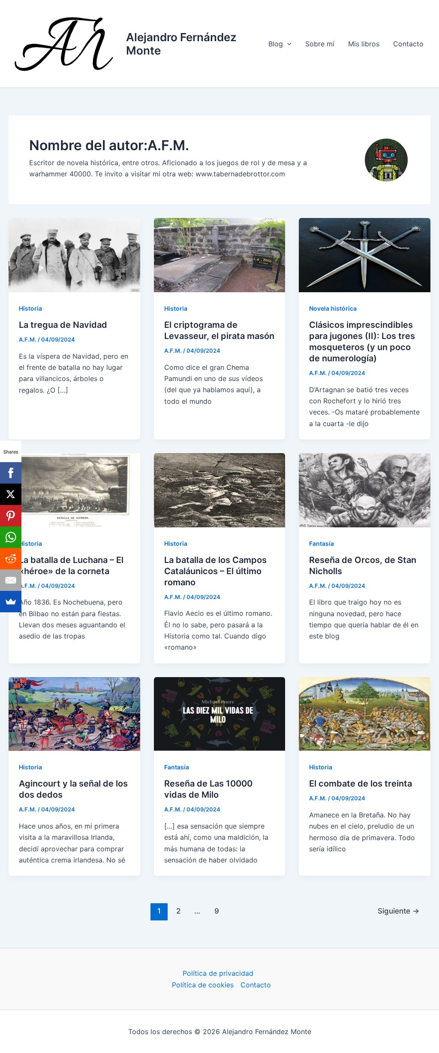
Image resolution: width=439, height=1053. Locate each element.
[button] (287, 44)
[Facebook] (10, 473)
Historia (30, 308)
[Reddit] (10, 558)
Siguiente (398, 910)
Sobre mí (319, 43)
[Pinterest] (10, 515)
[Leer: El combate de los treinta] (364, 713)
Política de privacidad (218, 973)
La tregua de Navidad (63, 325)
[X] (10, 494)
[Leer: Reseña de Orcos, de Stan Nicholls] (364, 489)
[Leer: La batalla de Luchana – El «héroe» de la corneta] (74, 489)
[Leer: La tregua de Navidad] (74, 254)
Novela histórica (333, 308)
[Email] (10, 580)
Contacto (408, 43)
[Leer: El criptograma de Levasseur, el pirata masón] (220, 254)
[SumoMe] (10, 601)
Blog (275, 43)
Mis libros (363, 43)
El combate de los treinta (360, 783)
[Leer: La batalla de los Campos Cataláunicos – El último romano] (220, 489)
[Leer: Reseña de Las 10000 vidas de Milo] (220, 713)
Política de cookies (203, 984)
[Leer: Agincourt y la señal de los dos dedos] (74, 713)
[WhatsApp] (10, 537)
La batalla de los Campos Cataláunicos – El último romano (215, 571)
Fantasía (321, 543)
